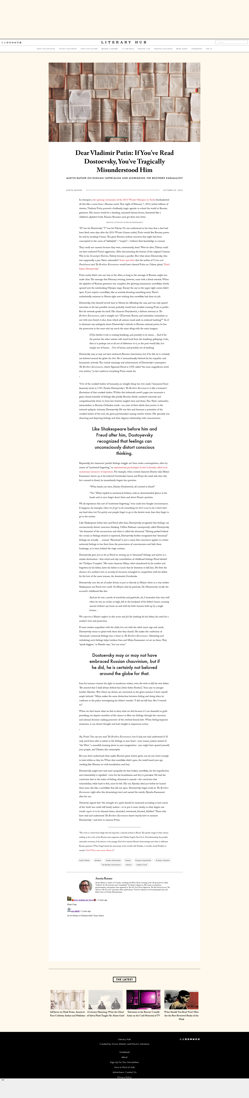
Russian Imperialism (143, 860)
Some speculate (127, 260)
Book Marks (182, 49)
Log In (209, 49)
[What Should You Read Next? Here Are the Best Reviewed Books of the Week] (181, 1006)
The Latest (124, 979)
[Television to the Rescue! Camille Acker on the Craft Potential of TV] (143, 1006)
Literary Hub (124, 42)
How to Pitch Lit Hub (124, 1067)
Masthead (124, 1052)
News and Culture (89, 49)
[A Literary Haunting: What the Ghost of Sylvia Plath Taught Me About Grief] (105, 1006)
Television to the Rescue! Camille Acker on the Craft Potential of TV (143, 1014)
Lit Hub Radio (128, 49)
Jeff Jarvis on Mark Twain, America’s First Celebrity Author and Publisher (67, 1014)
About (124, 1057)
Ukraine (129, 865)
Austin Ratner (74, 190)
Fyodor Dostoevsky (113, 860)
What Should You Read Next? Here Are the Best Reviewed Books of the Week (181, 1016)
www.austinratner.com (156, 890)
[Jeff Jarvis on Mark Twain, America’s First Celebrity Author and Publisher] (68, 1006)
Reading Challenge (163, 49)
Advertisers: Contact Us (124, 1072)
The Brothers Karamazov (111, 865)
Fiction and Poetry (68, 49)
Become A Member (110, 49)
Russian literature (163, 860)
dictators (98, 860)
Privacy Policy (124, 1077)
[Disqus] (124, 928)
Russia (128, 860)
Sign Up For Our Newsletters (124, 1062)
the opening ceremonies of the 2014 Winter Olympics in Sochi (124, 200)
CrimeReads (197, 49)
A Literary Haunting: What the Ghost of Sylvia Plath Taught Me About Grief (105, 1014)
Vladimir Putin (141, 865)
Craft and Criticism (46, 49)
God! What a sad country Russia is (99, 850)
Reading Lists (144, 49)
